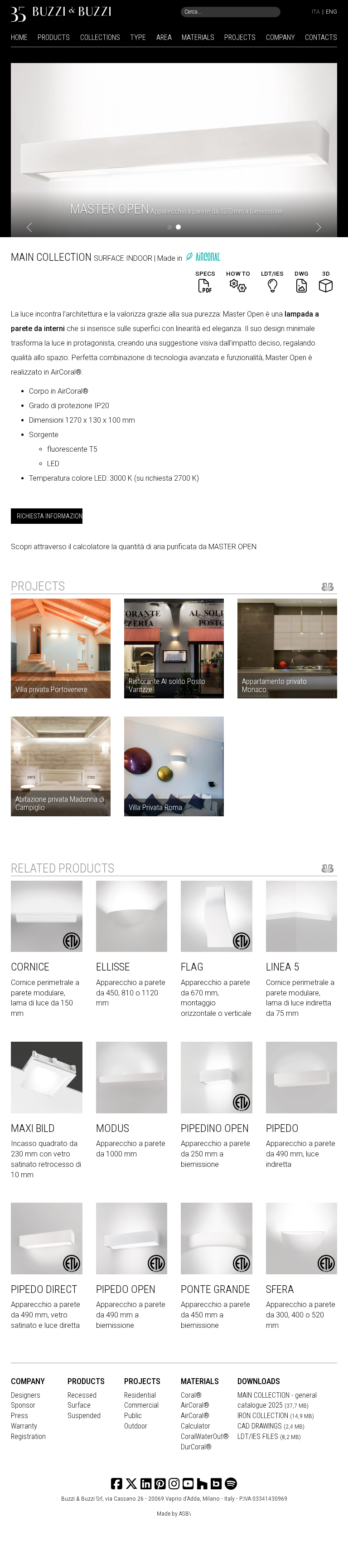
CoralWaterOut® (205, 1436)
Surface (79, 1405)
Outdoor (135, 1426)
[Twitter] (131, 1484)
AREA (164, 37)
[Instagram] (160, 1484)
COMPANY (280, 37)
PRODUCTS (54, 37)
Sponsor (23, 1405)
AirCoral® (195, 1405)
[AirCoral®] (203, 258)
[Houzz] (202, 1484)
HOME (19, 37)
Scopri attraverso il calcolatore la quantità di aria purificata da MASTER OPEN (133, 546)
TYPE (138, 37)
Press (19, 1415)
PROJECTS (240, 37)
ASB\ (185, 1513)
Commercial (141, 1405)
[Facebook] (116, 1484)
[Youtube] (188, 1484)
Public (133, 1415)
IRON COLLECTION (275, 1415)
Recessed (82, 1395)
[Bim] (216, 1484)
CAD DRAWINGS (270, 1426)
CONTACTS (321, 37)
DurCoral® (196, 1447)
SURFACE (110, 258)
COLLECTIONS (100, 37)
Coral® (191, 1395)
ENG (331, 12)
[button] (29, 228)
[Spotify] (231, 1484)
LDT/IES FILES (269, 1436)
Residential (140, 1395)
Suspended (84, 1415)
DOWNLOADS (258, 1381)
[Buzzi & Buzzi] (61, 14)
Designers (25, 1395)
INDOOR (140, 258)
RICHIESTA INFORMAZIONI (49, 516)
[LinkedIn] (146, 1484)
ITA (316, 12)
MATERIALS (198, 37)
